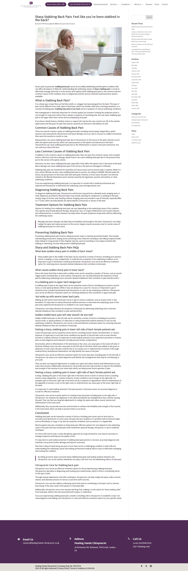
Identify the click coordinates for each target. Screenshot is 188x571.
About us (137, 4)
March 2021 (135, 102)
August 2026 (135, 62)
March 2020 (135, 105)
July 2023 (134, 85)
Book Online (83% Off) (56, 4)
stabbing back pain (62, 140)
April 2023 (134, 94)
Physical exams (64, 196)
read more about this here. (49, 147)
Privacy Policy (63, 568)
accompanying (73, 117)
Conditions (125, 4)
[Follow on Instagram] (151, 566)
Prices (157, 4)
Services (113, 4)
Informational (136, 122)
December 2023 (136, 77)
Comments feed (136, 140)
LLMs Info (91, 568)
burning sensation (109, 106)
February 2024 (136, 71)
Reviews (149, 4)
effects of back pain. (114, 459)
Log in (133, 134)
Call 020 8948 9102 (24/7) (80, 4)
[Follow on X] (146, 566)
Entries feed (135, 137)
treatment (94, 94)
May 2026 (134, 65)
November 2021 (136, 97)
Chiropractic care (88, 262)
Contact (165, 4)
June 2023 (134, 88)
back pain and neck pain (67, 24)
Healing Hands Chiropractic (140, 120)
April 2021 (134, 100)
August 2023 (135, 82)
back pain (73, 326)
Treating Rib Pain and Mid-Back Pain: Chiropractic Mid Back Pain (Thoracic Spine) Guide (141, 52)
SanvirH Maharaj (43, 24)
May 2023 (134, 91)
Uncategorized (136, 125)
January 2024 (135, 74)
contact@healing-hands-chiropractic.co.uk (41, 543)
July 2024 (134, 68)
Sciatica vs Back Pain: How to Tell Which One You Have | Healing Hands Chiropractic (141, 34)
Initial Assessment (101, 4)
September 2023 (136, 79)
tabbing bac (61, 166)
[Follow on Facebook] (142, 566)
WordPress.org (136, 143)
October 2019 (135, 108)
